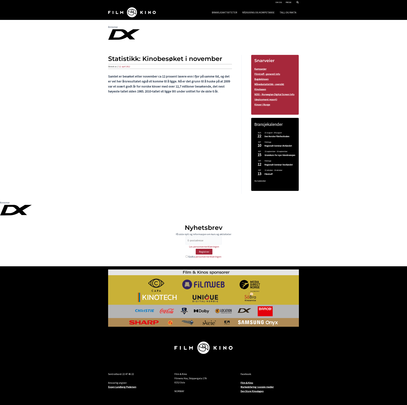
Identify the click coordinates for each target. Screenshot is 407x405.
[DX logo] (124, 34)
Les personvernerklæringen (204, 246)
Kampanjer (260, 68)
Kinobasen (260, 89)
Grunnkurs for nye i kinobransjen (280, 155)
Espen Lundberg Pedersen (122, 386)
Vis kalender (260, 180)
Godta (204, 256)
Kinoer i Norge (262, 104)
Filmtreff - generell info (267, 74)
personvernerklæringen (208, 256)
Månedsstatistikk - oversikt (269, 84)
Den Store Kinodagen (252, 391)
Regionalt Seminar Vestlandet (279, 164)
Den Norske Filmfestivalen (277, 136)
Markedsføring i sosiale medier (257, 386)
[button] (298, 2)
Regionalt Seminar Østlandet (278, 145)
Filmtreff (268, 174)
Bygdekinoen (261, 79)
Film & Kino (247, 382)
